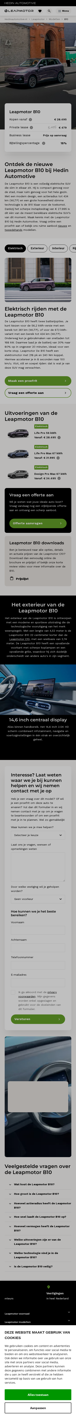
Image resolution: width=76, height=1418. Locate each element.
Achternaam (19, 939)
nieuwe (62, 225)
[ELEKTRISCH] (38, 280)
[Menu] (59, 11)
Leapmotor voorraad (17, 1313)
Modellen (54, 19)
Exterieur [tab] (37, 248)
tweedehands (13, 229)
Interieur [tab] (58, 248)
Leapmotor (38, 19)
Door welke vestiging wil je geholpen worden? (35, 889)
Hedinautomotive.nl (16, 19)
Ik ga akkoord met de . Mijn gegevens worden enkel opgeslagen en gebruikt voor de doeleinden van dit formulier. (39, 1001)
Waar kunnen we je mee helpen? (32, 827)
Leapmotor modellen (18, 1322)
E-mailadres (19, 974)
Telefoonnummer (22, 957)
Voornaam (17, 922)
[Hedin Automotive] (20, 3)
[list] (38, 1292)
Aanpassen (38, 1408)
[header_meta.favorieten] (40, 11)
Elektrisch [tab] (15, 248)
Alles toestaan (38, 1395)
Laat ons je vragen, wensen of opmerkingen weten (31, 846)
